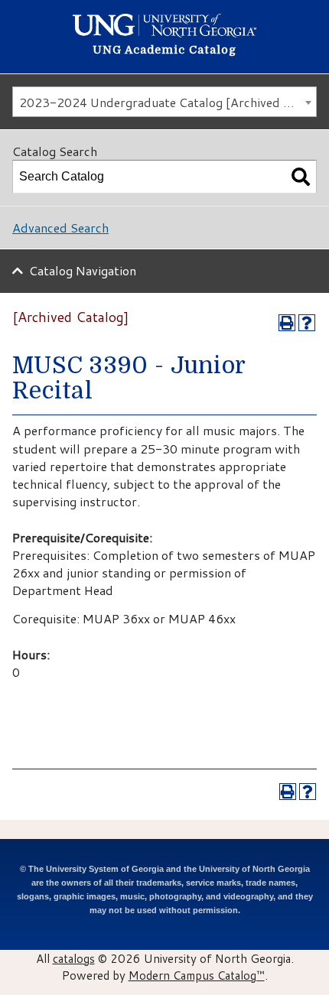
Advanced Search (60, 227)
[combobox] (164, 101)
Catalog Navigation (82, 270)
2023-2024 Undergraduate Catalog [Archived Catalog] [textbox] (167, 102)
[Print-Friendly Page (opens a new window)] (287, 322)
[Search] (301, 176)
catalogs (74, 958)
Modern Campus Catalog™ (197, 975)
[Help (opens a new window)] (306, 322)
